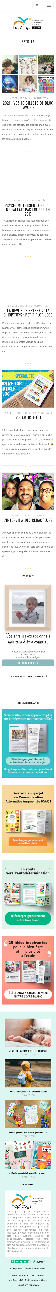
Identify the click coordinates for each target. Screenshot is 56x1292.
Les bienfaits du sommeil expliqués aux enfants (28, 1050)
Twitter (49, 686)
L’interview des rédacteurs (28, 520)
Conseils (31, 413)
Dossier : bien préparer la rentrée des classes (28, 1091)
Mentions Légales (21, 1275)
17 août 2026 (28, 1136)
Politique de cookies (35, 1280)
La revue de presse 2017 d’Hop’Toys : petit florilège (28, 312)
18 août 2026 (28, 1095)
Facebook (6, 686)
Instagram (15, 686)
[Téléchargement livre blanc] (28, 743)
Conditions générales (28, 1285)
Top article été (28, 417)
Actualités (41, 98)
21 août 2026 (28, 1054)
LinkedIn (32, 686)
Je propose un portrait (28, 663)
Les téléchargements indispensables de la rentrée (28, 1173)
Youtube (40, 686)
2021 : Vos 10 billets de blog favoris (28, 105)
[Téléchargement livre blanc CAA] (28, 818)
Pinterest (23, 686)
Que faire (46, 413)
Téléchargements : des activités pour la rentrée (28, 1132)
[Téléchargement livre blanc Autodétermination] (28, 894)
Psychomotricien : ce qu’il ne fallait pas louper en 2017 (28, 209)
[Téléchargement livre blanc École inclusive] (28, 970)
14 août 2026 (28, 1177)
